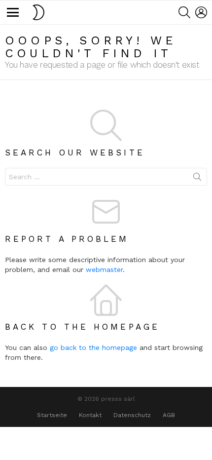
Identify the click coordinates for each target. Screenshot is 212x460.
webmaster (104, 269)
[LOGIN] (201, 12)
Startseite (52, 415)
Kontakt (90, 415)
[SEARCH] (184, 12)
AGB (169, 415)
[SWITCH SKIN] (38, 12)
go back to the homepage (93, 347)
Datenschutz (132, 415)
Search (197, 179)
